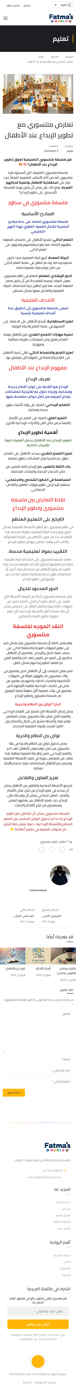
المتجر (67, 1261)
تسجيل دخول (13, 5)
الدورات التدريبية (61, 1255)
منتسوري (45, 841)
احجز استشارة (63, 1202)
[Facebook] (62, 849)
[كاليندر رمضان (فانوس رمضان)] (63, 955)
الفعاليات (65, 1268)
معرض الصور (63, 1215)
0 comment (51, 150)
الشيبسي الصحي (51, 915)
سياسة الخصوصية (45, 1382)
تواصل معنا (63, 1228)
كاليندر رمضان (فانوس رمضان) (66, 971)
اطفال (62, 841)
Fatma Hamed (38, 890)
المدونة (54, 56)
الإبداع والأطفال (15, 968)
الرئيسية (69, 56)
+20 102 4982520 (52, 1170)
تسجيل (26, 5)
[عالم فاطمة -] (61, 18)
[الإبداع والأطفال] (12, 955)
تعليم (41, 56)
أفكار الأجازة (43, 968)
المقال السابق (50, 909)
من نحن (66, 1208)
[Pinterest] (41, 849)
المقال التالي (27, 909)
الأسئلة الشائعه (61, 1221)
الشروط (27, 1382)
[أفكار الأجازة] (38, 955)
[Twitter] (52, 849)
